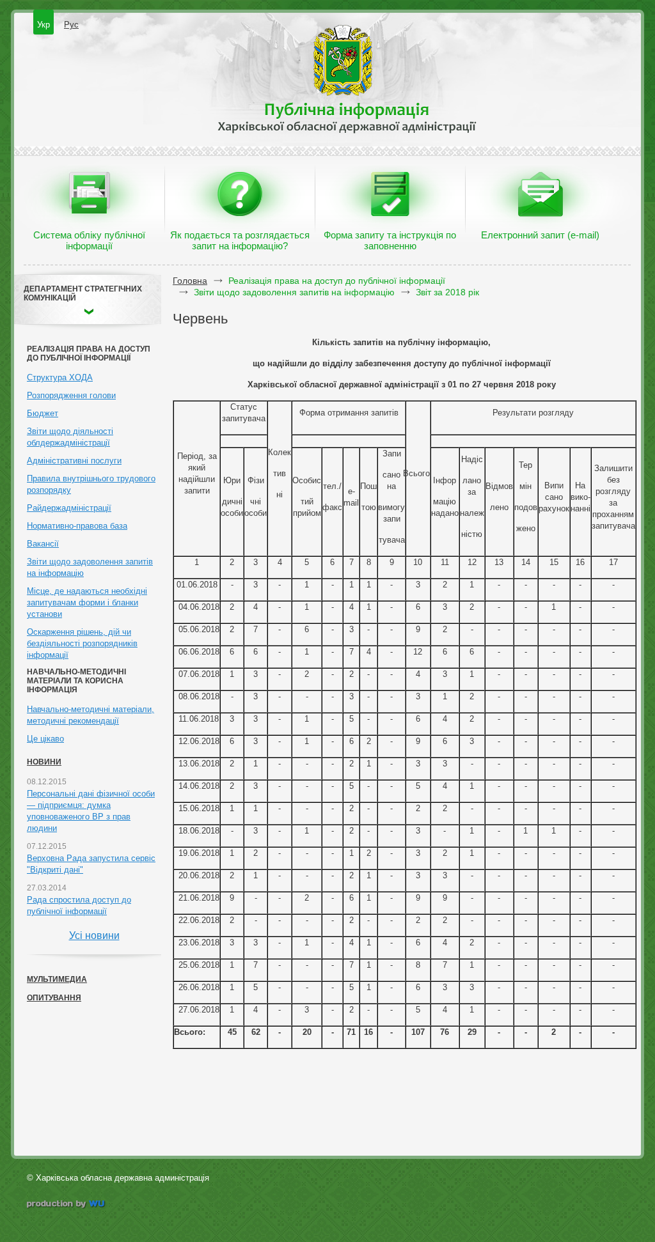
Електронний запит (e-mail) (540, 234)
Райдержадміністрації (69, 508)
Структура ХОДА (60, 377)
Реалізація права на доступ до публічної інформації (336, 281)
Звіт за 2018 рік (447, 292)
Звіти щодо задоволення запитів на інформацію (294, 292)
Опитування (54, 997)
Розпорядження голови (71, 395)
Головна (190, 281)
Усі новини (94, 935)
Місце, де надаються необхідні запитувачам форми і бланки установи (87, 602)
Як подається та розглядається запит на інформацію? (240, 240)
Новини (44, 761)
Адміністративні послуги (74, 460)
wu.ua (67, 1205)
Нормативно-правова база (77, 526)
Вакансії (43, 543)
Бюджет (42, 413)
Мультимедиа (57, 979)
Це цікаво (45, 738)
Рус (71, 24)
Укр (43, 24)
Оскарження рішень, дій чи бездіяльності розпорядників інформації (82, 643)
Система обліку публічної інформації (89, 240)
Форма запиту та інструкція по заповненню (390, 240)
